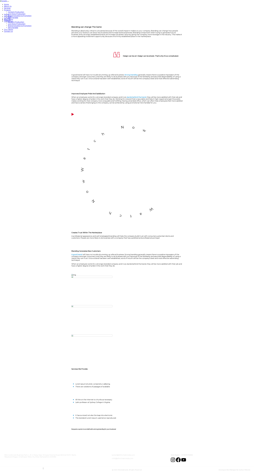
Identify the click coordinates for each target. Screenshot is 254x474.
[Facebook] (178, 459)
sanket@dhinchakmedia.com (123, 455)
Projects (7, 10)
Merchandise (13, 18)
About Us (7, 6)
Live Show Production (16, 14)
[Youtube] (183, 459)
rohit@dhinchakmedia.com (122, 458)
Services (7, 8)
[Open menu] (8, 1)
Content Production (16, 12)
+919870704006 (187, 455)
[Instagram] (172, 459)
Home (6, 4)
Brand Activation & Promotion (19, 16)
